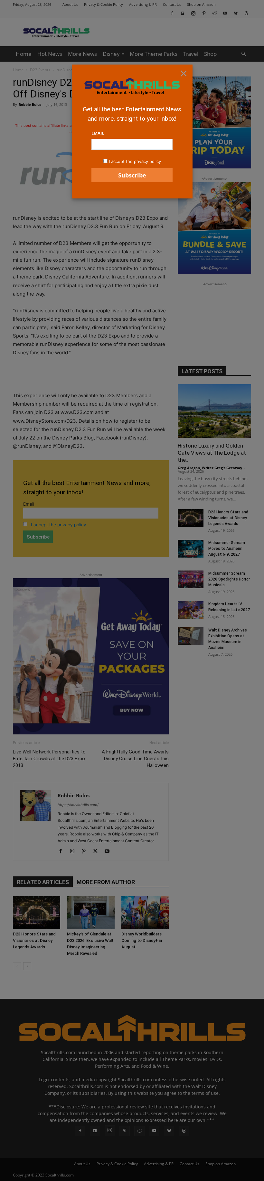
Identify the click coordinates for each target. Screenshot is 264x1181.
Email (97, 133)
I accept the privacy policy (135, 161)
